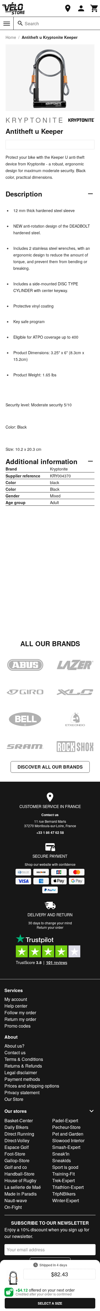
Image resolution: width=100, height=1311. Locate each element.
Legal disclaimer (20, 1072)
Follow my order (20, 1012)
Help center (15, 1006)
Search (32, 23)
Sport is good (65, 1167)
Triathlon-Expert (68, 1187)
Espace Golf (16, 1147)
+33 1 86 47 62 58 (50, 832)
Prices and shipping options (31, 1086)
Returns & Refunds (23, 1066)
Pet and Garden (67, 1134)
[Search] (20, 23)
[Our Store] (67, 8)
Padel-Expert (65, 1120)
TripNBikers (64, 1194)
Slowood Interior (68, 1140)
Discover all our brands (50, 767)
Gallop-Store (16, 1160)
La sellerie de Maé (22, 1187)
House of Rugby (20, 1180)
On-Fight (13, 1207)
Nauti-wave (15, 1200)
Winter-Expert (65, 1200)
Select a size (50, 1303)
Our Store (13, 1099)
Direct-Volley (16, 1140)
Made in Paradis (20, 1194)
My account (15, 999)
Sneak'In (60, 1154)
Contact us (50, 814)
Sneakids (61, 1160)
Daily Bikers (16, 1127)
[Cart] (94, 8)
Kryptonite (35, 119)
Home (11, 37)
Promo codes (17, 1026)
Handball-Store (19, 1174)
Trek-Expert (63, 1180)
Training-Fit (63, 1174)
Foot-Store (14, 1154)
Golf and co (15, 1167)
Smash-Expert (66, 1147)
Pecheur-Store (66, 1127)
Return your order (50, 927)
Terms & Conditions (23, 1059)
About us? (14, 1046)
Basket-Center (18, 1120)
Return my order (20, 1019)
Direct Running (19, 1134)
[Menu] (6, 23)
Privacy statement (21, 1092)
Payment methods (22, 1079)
